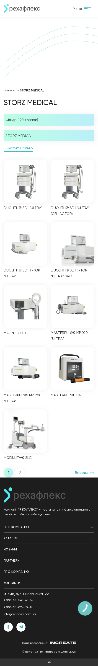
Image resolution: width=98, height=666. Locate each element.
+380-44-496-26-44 (18, 600)
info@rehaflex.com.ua (20, 614)
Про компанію (16, 527)
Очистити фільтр (18, 148)
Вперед (81, 472)
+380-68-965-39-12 (18, 607)
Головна (10, 90)
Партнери (12, 560)
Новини (10, 549)
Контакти (12, 583)
